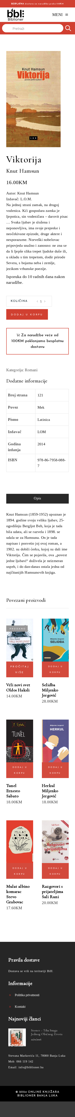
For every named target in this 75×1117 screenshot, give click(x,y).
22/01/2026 (36, 1039)
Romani (31, 370)
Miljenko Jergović (50, 692)
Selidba (48, 684)
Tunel (11, 785)
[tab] (37, 499)
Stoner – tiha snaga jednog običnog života (46, 1032)
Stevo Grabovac (14, 899)
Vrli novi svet (18, 684)
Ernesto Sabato (13, 793)
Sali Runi (50, 896)
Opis (37, 498)
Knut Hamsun (22, 170)
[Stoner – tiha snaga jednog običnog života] (17, 1037)
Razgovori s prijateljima (52, 889)
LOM (42, 432)
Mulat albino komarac (18, 889)
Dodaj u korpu (27, 314)
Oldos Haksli (18, 690)
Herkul (48, 785)
